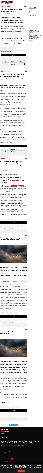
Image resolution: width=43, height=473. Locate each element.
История (15, 442)
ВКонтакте (13, 61)
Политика (2, 441)
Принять (21, 471)
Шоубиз (19, 441)
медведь (2, 219)
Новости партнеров (21, 445)
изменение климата (11, 48)
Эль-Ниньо (2, 313)
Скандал (31, 442)
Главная (7, 445)
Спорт (22, 441)
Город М (6, 442)
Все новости (11, 445)
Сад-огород (11, 442)
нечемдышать (3, 48)
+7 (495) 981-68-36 (4, 437)
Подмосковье (7, 219)
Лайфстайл (31, 441)
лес (11, 142)
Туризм (35, 441)
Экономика (7, 441)
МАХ (21, 61)
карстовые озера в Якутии (5, 49)
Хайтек (27, 442)
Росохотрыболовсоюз (15, 219)
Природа (9, 6)
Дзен (5, 61)
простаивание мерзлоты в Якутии (17, 49)
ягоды (7, 142)
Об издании (3, 445)
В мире (11, 441)
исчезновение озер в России (6, 51)
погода (11, 313)
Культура (38, 441)
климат (15, 313)
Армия (24, 442)
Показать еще (13, 424)
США (7, 313)
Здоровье (26, 441)
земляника (2, 142)
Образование (20, 442)
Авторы (15, 445)
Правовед (2, 442)
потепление (7, 407)
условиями (24, 467)
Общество (4, 6)
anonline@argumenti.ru (5, 438)
